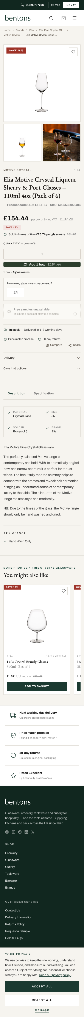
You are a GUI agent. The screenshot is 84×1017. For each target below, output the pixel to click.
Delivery (8, 357)
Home (7, 30)
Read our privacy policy (55, 975)
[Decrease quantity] (9, 254)
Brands (20, 30)
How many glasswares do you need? (29, 283)
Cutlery (10, 866)
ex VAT (55, 5)
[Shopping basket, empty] (63, 18)
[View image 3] (62, 142)
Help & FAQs (14, 938)
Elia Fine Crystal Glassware (52, 30)
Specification (44, 393)
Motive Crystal (11, 34)
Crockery (11, 853)
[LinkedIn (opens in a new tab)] (26, 832)
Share (77, 344)
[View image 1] (42, 83)
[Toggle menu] (74, 18)
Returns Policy (15, 924)
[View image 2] (22, 142)
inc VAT (71, 5)
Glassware (12, 860)
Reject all (42, 1000)
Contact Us (12, 910)
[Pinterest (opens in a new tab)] (20, 832)
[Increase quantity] (75, 254)
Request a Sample (17, 931)
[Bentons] (18, 18)
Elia (31, 30)
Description (16, 393)
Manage (42, 1010)
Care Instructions (14, 368)
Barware (11, 880)
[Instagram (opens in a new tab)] (13, 832)
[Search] (51, 18)
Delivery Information (18, 917)
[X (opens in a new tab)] (7, 832)
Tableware (12, 873)
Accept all (42, 986)
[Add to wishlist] (73, 51)
